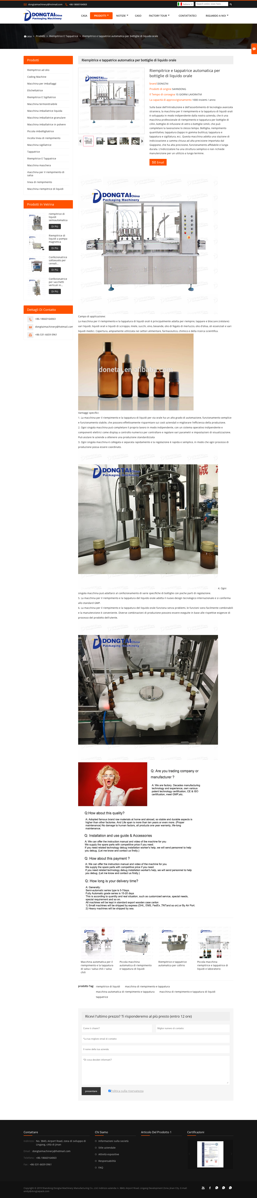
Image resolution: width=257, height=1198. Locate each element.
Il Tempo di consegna (162, 94)
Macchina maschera (39, 165)
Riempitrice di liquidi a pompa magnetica (58, 238)
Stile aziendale (107, 1147)
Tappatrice (33, 151)
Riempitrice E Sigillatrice (41, 97)
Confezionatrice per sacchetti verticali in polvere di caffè (58, 282)
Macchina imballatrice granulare (46, 117)
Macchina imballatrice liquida (44, 110)
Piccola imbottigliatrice (40, 131)
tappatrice (102, 997)
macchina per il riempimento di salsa (45, 173)
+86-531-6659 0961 (46, 334)
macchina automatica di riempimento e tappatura (125, 991)
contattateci (188, 15)
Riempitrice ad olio (38, 70)
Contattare (31, 1132)
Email (158, 162)
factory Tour (158, 15)
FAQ (100, 1167)
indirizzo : (29, 1141)
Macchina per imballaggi (41, 83)
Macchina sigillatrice (39, 145)
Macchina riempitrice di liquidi (45, 189)
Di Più (54, 226)
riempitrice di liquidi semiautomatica (58, 217)
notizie (121, 15)
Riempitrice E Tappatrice (63, 36)
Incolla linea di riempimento (43, 138)
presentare (91, 1091)
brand (153, 83)
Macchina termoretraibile (42, 104)
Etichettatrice (35, 90)
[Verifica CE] (210, 1154)
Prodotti (100, 15)
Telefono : (29, 1157)
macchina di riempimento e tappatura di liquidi (187, 991)
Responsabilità (107, 1161)
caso (138, 15)
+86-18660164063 (78, 4)
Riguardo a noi (216, 15)
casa (84, 15)
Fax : (26, 1164)
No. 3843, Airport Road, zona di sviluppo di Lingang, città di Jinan (61, 1142)
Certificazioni (195, 1132)
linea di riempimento (39, 182)
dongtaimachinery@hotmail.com (45, 4)
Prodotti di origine (160, 89)
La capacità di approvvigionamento (170, 99)
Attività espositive (108, 1154)
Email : (27, 1151)
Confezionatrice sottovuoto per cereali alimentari (58, 260)
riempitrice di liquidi (108, 986)
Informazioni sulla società (113, 1141)
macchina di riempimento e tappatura (147, 986)
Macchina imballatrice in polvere (46, 124)
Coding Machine (36, 76)
